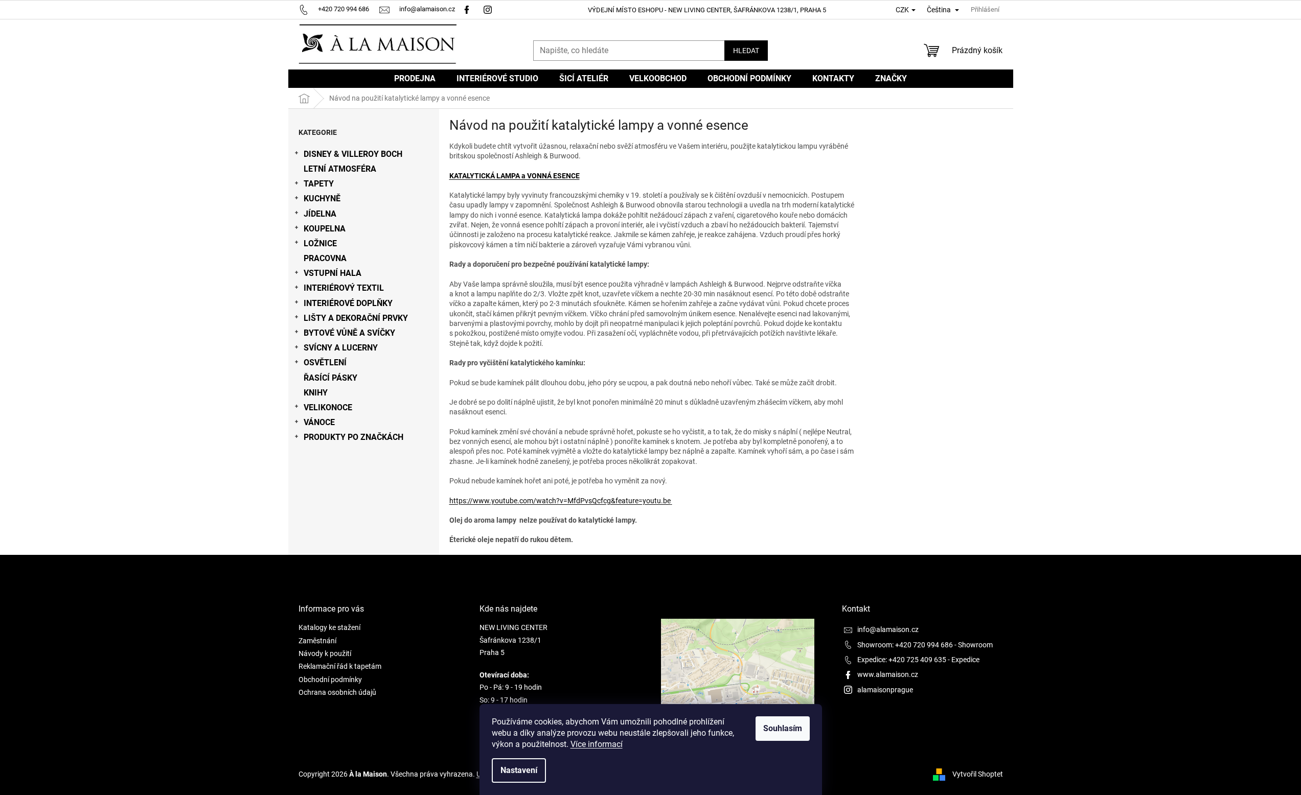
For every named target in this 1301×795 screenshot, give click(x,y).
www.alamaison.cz (887, 674)
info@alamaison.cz (888, 629)
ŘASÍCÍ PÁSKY (330, 378)
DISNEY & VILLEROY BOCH (353, 154)
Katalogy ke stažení (329, 627)
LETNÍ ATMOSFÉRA (340, 169)
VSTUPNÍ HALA (332, 273)
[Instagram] (488, 9)
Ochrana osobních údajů (337, 692)
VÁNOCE (319, 422)
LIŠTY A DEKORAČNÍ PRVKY (356, 318)
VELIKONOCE (328, 407)
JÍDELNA (320, 214)
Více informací (596, 744)
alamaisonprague (885, 690)
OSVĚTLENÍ (325, 362)
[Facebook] (466, 9)
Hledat (746, 50)
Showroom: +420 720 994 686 (905, 645)
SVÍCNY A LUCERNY (341, 348)
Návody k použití (325, 653)
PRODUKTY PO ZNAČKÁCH (353, 437)
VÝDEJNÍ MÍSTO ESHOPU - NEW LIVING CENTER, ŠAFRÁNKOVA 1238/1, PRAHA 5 (707, 10)
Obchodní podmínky (330, 679)
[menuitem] (415, 78)
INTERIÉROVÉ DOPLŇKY (348, 303)
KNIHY (316, 393)
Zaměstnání (317, 641)
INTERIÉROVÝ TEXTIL (344, 288)
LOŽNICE (320, 243)
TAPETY (319, 184)
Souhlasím (782, 728)
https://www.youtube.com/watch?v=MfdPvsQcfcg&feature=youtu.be (560, 501)
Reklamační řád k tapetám (340, 666)
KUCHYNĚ (322, 198)
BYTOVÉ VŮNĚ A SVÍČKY (349, 333)
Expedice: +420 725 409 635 (901, 660)
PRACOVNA (325, 258)
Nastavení (518, 770)
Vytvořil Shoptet (977, 774)
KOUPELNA (325, 228)
